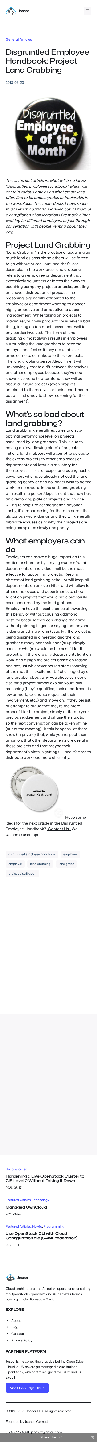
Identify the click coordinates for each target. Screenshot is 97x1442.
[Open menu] (87, 11)
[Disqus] (48, 951)
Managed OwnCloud (26, 1207)
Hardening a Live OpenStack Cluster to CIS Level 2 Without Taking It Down (45, 1178)
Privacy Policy (21, 1340)
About (16, 1320)
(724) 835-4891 (17, 1432)
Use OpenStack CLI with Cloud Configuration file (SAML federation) (41, 1235)
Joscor (23, 10)
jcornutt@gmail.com (46, 1432)
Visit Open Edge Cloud (27, 1388)
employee (70, 854)
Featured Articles (18, 1200)
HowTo (37, 1226)
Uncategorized (16, 1169)
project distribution (22, 873)
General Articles (19, 39)
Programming (54, 1226)
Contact (17, 1333)
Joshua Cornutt (36, 1421)
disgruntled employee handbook (31, 854)
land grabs (66, 863)
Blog (14, 1327)
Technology (40, 1200)
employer (15, 863)
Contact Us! (59, 828)
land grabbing (40, 863)
